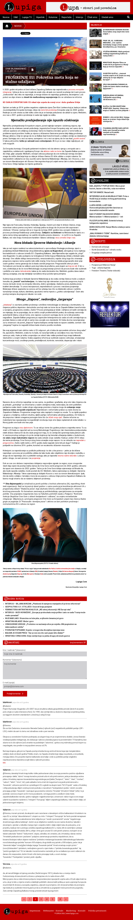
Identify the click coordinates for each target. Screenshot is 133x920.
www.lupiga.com (72, 913)
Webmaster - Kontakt (53, 910)
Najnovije (96, 25)
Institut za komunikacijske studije (65, 568)
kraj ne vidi (72, 266)
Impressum (35, 910)
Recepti (98, 241)
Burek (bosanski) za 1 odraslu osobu (106, 250)
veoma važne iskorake (67, 456)
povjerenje (36, 458)
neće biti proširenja (49, 110)
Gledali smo (107, 17)
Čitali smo (92, 17)
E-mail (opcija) (9, 683)
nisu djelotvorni (26, 428)
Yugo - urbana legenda (101, 268)
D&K (16, 17)
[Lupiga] (23, 6)
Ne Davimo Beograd (68, 571)
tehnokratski (25, 271)
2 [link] (35, 899)
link (4, 763)
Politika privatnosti (97, 910)
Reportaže (66, 17)
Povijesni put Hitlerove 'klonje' (104, 265)
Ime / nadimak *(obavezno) (14, 650)
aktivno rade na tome (53, 151)
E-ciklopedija (103, 259)
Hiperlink (40, 17)
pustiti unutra (79, 138)
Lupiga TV (27, 17)
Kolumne (53, 17)
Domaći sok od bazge (100, 247)
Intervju (79, 17)
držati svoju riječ (55, 417)
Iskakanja (7, 305)
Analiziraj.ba (7, 574)
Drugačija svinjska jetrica (102, 253)
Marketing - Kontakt (75, 910)
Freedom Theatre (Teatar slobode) (106, 271)
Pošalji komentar (14, 694)
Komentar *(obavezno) (12, 660)
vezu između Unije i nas (65, 238)
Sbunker (55, 571)
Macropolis (30, 574)
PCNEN (19, 571)
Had (41, 574)
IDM (36, 571)
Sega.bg (19, 574)
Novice (6, 17)
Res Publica (52, 568)
